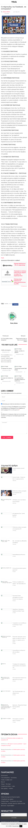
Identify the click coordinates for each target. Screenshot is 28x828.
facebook (6, 303)
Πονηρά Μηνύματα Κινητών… (19, 554)
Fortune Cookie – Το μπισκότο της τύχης (11, 801)
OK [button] (20, 826)
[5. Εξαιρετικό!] (6, 260)
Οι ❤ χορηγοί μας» (24, 286)
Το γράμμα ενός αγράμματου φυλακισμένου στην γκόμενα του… (19, 665)
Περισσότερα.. (15, 826)
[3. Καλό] (4, 260)
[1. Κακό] (1, 260)
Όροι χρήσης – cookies (7, 788)
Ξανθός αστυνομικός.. (6, 350)
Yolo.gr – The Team (6, 784)
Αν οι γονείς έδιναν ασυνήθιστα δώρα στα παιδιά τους (20, 379)
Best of (3, 782)
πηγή (2, 258)
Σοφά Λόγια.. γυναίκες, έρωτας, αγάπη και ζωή (13, 803)
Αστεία (10, 303)
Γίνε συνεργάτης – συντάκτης (9, 777)
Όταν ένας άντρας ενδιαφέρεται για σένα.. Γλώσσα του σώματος (18, 597)
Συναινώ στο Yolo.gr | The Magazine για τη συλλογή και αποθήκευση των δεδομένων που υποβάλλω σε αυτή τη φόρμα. (13, 408)
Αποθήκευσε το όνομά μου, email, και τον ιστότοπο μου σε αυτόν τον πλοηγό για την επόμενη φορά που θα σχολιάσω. (13, 416)
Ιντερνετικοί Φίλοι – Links (8, 786)
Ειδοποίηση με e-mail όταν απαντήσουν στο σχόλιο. (14, 404)
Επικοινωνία (4, 775)
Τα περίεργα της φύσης (6, 368)
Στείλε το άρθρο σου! (6, 779)
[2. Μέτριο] (2, 260)
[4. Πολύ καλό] (5, 260)
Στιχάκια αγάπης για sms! (18, 468)
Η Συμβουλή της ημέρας (7, 799)
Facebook (16, 304)
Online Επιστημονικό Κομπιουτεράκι (10, 797)
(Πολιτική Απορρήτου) (13, 409)
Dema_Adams (6, 11)
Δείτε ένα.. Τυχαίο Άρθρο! (7, 805)
